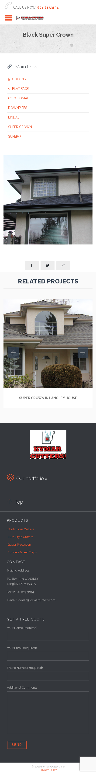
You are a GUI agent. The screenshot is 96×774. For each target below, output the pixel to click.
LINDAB (14, 117)
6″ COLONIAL (18, 98)
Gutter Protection (19, 544)
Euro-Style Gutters (20, 537)
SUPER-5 (14, 136)
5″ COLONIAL (18, 79)
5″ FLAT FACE (18, 89)
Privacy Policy (48, 769)
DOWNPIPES (17, 108)
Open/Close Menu (8, 18)
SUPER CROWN (20, 127)
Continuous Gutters (21, 529)
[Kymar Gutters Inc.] (30, 17)
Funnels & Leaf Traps (22, 552)
